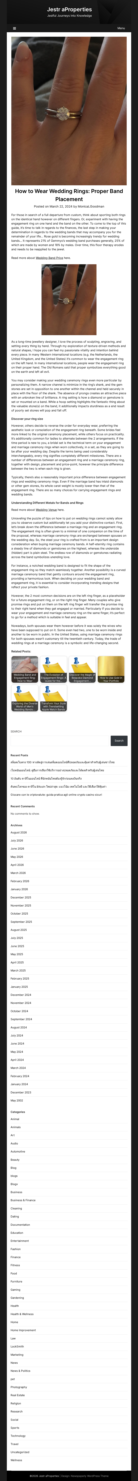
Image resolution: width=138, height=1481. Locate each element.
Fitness (15, 1265)
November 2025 (21, 905)
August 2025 (19, 930)
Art (13, 1135)
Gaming (15, 1289)
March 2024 (18, 1068)
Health (15, 1306)
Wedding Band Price (49, 258)
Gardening (17, 1297)
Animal (15, 1119)
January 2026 (19, 889)
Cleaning (16, 1208)
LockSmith (17, 1346)
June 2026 (17, 848)
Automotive (18, 1151)
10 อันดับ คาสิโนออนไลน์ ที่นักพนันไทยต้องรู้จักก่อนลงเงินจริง (46, 778)
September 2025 (21, 921)
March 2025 (18, 970)
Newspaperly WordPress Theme (90, 1475)
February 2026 (20, 881)
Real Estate (18, 1395)
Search (16, 731)
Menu (121, 28)
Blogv (14, 1184)
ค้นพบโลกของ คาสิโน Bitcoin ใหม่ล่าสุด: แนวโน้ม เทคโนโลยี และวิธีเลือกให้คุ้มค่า (58, 786)
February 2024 (20, 1076)
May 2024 (17, 1051)
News (14, 1362)
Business (16, 1192)
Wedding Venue (46, 510)
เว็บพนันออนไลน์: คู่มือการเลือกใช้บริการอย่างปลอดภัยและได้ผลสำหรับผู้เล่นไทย (57, 770)
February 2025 (20, 978)
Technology (18, 1435)
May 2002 (17, 1100)
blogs (14, 1176)
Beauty (15, 1159)
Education (17, 1232)
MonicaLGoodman (91, 206)
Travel (15, 1444)
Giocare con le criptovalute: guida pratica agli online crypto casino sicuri (56, 794)
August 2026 (19, 832)
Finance (16, 1257)
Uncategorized (20, 1452)
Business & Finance (23, 1200)
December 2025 (21, 897)
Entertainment (20, 1241)
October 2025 (19, 913)
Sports (15, 1427)
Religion (16, 1403)
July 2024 (17, 1035)
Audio (14, 1143)
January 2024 (19, 1084)
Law (13, 1338)
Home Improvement (23, 1330)
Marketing (17, 1354)
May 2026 (17, 856)
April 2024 (17, 1060)
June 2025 (17, 946)
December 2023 (21, 1092)
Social (14, 1419)
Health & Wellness (22, 1314)
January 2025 (19, 986)
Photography (19, 1387)
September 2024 (21, 1019)
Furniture (16, 1281)
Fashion (16, 1249)
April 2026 (17, 865)
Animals (16, 1127)
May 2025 (17, 954)
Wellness (16, 1460)
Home (14, 1322)
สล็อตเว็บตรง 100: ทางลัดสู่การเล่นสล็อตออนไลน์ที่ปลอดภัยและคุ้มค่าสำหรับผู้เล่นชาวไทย (63, 762)
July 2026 (17, 840)
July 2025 (17, 938)
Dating (15, 1216)
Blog (13, 1167)
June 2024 (17, 1043)
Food (14, 1273)
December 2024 (21, 995)
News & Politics (20, 1371)
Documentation (20, 1224)
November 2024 (21, 1003)
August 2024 (19, 1027)
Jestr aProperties (69, 9)
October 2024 (19, 1011)
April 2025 (17, 962)
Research (17, 1411)
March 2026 (18, 873)
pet (13, 1379)
